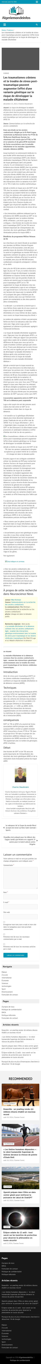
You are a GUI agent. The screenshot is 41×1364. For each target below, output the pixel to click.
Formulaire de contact (10, 995)
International (7, 978)
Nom (5, 892)
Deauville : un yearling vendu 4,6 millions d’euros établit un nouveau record (19, 1112)
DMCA (4, 1012)
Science (6, 73)
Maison (4, 972)
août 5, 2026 (7, 1243)
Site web (6, 912)
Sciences (5, 983)
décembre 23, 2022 (10, 104)
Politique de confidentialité (12, 1009)
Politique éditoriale (9, 1015)
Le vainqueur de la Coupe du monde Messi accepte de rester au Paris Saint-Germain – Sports (21, 827)
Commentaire (8, 865)
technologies (6, 986)
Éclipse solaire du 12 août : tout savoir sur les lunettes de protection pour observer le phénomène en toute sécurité (19, 1054)
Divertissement (7, 992)
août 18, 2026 (8, 1117)
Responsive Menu (37, 2)
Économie (5, 980)
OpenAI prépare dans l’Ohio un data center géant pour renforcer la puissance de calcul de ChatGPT (19, 1195)
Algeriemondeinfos (26, 1357)
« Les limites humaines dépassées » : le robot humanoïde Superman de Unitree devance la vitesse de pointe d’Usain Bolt (18, 1039)
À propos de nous (8, 1007)
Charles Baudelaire (26, 104)
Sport (4, 989)
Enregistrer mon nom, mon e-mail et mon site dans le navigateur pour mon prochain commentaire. (19, 926)
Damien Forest (19, 1117)
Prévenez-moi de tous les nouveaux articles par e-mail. (19, 948)
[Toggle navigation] (5, 24)
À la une (5, 975)
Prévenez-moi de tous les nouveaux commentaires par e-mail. (16, 938)
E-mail (6, 902)
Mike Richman (16, 600)
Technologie (9, 1144)
